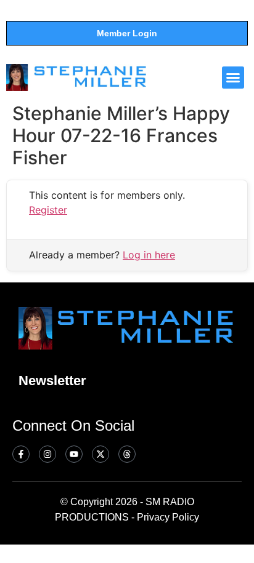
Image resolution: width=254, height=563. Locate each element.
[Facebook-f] (21, 454)
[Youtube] (74, 454)
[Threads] (127, 454)
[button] (233, 77)
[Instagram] (47, 454)
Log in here (149, 255)
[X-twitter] (100, 454)
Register (48, 210)
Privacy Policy (168, 517)
